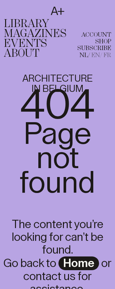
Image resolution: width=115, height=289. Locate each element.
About (21, 53)
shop (103, 41)
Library (26, 24)
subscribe (94, 48)
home (78, 263)
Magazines (35, 34)
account (96, 35)
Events (25, 43)
